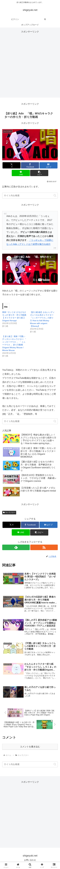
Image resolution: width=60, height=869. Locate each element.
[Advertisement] (30, 64)
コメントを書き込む (30, 746)
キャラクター (10, 512)
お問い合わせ (30, 860)
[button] (39, 173)
